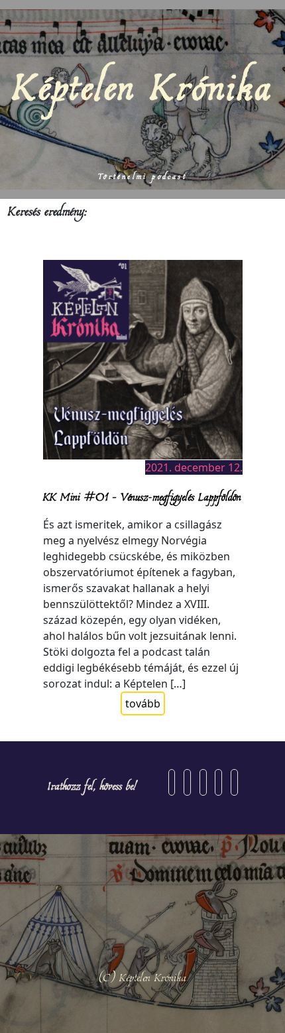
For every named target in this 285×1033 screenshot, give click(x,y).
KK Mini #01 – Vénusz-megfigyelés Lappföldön (142, 496)
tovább (142, 703)
